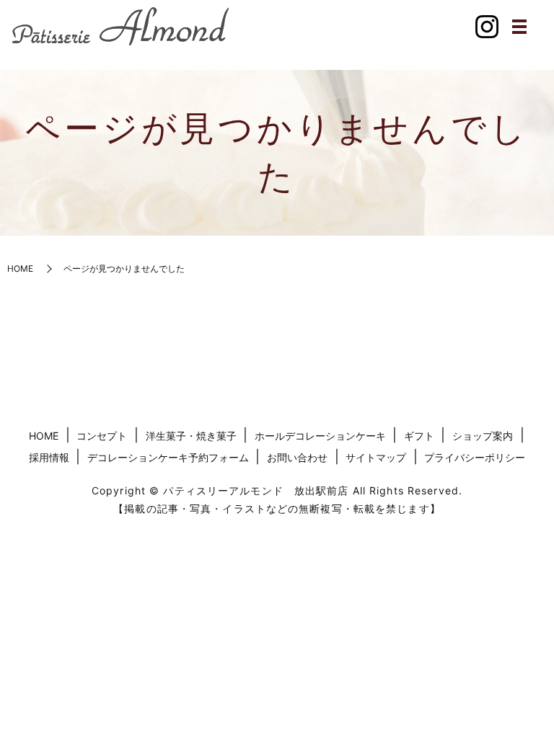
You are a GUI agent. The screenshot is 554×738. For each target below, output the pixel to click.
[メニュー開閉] (519, 26)
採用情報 (49, 457)
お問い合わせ (297, 457)
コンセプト (101, 436)
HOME (20, 268)
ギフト (419, 436)
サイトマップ (376, 457)
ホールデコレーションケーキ (320, 436)
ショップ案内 (482, 436)
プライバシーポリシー (474, 457)
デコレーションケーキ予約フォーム (168, 457)
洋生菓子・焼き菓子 (191, 436)
